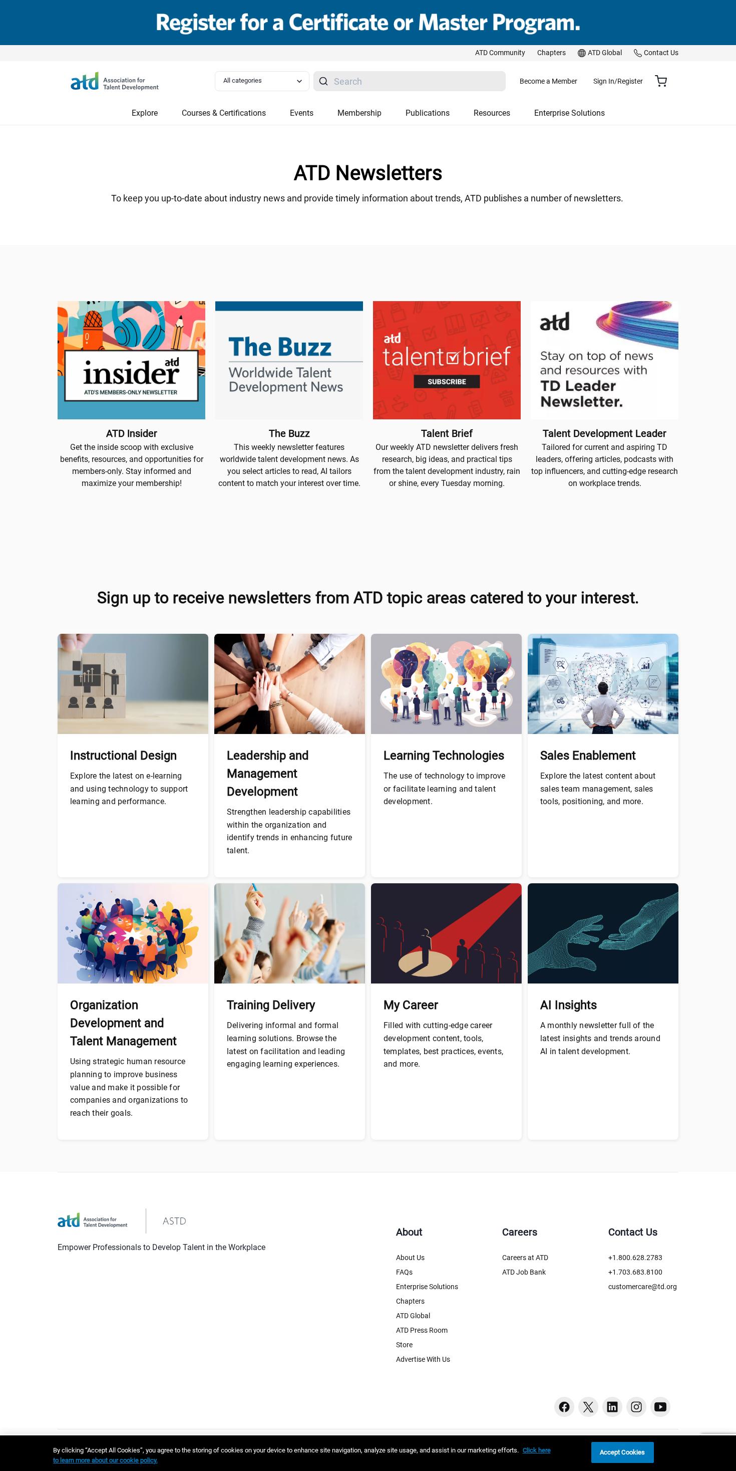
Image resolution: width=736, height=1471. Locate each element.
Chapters (410, 1301)
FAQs (404, 1272)
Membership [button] (359, 113)
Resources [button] (492, 113)
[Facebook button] (564, 1407)
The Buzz (289, 433)
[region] (368, 1453)
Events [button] (301, 113)
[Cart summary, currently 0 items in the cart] (664, 81)
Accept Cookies (622, 1452)
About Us (410, 1258)
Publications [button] (428, 113)
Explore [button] (145, 113)
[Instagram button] (636, 1407)
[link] (500, 53)
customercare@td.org (642, 1287)
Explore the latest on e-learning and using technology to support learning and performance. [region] (129, 788)
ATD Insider (131, 433)
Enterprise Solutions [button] (569, 113)
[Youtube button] (660, 1407)
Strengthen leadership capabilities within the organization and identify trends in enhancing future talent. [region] (289, 831)
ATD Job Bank (524, 1272)
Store (404, 1345)
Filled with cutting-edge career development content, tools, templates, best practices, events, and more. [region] (443, 1045)
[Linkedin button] (612, 1407)
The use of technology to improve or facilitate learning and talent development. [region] (445, 788)
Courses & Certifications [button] (224, 113)
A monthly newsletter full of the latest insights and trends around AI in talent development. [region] (600, 1038)
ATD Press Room (422, 1330)
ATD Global (413, 1316)
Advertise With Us (423, 1359)
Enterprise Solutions (427, 1287)
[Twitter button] (588, 1407)
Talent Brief (447, 433)
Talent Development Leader (604, 433)
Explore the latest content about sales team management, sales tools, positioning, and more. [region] (598, 788)
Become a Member (548, 81)
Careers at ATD (525, 1258)
